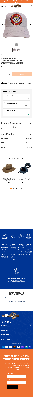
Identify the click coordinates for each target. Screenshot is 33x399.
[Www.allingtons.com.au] (16, 315)
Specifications (8, 134)
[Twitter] (13, 322)
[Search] (5, 6)
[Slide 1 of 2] (14, 50)
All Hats (8, 54)
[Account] (27, 6)
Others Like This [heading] (16, 159)
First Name (10, 373)
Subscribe (12, 387)
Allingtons (18, 343)
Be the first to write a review (16, 301)
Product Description (11, 123)
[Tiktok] (11, 322)
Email (8, 379)
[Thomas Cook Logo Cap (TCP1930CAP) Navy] (24, 168)
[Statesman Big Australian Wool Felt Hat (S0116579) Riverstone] (9, 168)
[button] (16, 301)
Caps (12, 54)
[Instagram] (5, 322)
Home (2, 54)
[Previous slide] (2, 25)
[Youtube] (8, 322)
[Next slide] (31, 25)
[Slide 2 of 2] (18, 50)
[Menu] (2, 6)
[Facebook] (2, 322)
